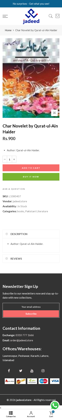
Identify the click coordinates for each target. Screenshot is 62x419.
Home (8, 30)
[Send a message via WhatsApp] (54, 405)
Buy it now (31, 176)
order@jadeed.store (21, 340)
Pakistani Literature (36, 211)
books (20, 211)
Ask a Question (14, 189)
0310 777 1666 (24, 335)
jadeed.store (20, 201)
